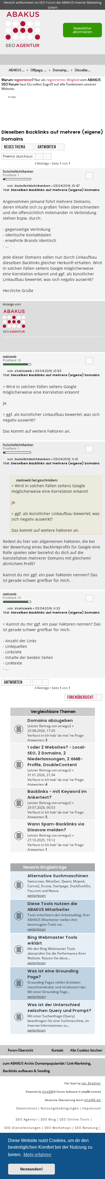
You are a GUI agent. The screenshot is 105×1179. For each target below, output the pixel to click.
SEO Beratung (86, 1128)
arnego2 (64, 726)
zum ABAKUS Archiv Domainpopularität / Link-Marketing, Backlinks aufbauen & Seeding (47, 1067)
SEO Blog (48, 1119)
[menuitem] (101, 59)
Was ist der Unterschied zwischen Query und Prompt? (59, 1007)
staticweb (10, 356)
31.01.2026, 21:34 (41, 775)
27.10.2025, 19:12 (41, 840)
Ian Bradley (91, 1083)
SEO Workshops (58, 1128)
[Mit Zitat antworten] (89, 175)
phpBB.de (92, 1100)
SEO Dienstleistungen (22, 1128)
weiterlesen (36, 895)
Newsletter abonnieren (82, 30)
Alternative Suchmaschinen (57, 876)
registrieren (23, 80)
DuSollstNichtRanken (18, 171)
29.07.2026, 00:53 (41, 807)
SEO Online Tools (74, 1119)
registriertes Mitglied (62, 80)
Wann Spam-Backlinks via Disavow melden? (55, 827)
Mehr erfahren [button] (37, 1154)
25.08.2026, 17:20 (41, 730)
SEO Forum (47, 2)
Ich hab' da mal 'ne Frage (64, 735)
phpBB (47, 1091)
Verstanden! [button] (31, 1169)
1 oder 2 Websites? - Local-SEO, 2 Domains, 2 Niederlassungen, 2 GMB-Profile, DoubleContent (56, 756)
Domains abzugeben (50, 720)
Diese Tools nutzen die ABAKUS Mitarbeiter (52, 906)
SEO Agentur (26, 1119)
